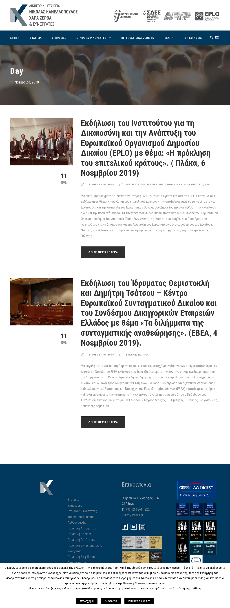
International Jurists (137, 38)
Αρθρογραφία (77, 522)
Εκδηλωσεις (195, 184)
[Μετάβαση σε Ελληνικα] (217, 37)
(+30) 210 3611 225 (137, 509)
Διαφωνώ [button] (111, 601)
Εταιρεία (73, 500)
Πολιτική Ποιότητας (81, 540)
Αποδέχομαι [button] (87, 601)
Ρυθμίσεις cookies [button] (139, 601)
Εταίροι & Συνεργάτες (82, 511)
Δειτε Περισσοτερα (103, 252)
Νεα (167, 38)
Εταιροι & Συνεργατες (91, 38)
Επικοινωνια (193, 38)
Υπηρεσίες (75, 505)
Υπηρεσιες (59, 38)
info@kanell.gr (133, 515)
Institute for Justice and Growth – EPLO (156, 184)
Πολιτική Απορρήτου (82, 528)
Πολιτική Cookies (80, 534)
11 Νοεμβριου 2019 (100, 184)
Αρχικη (15, 38)
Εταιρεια (36, 38)
